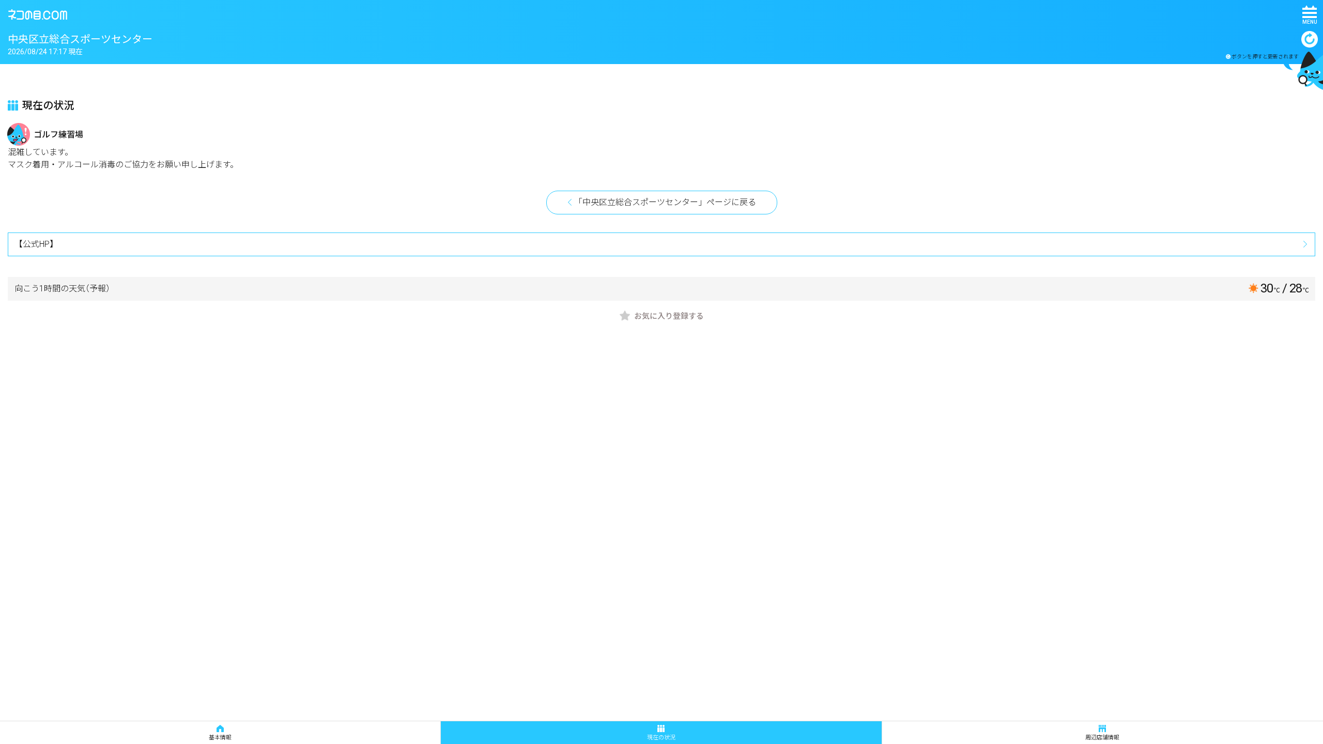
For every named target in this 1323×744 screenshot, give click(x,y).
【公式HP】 (36, 244)
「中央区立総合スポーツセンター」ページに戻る (665, 202)
